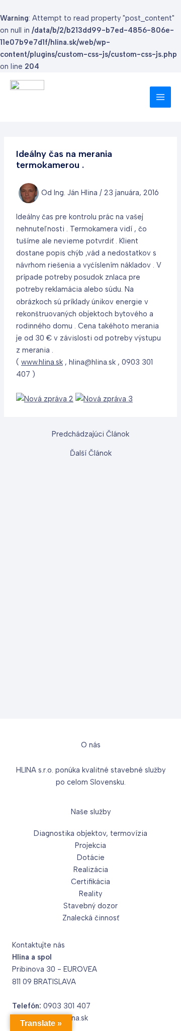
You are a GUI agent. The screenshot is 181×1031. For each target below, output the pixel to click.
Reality (90, 893)
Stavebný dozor (90, 905)
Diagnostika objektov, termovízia (90, 833)
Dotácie (91, 857)
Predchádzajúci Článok (90, 434)
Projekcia (90, 845)
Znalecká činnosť (90, 917)
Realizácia (90, 869)
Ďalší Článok (91, 453)
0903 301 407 (66, 1005)
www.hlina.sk (42, 362)
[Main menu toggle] (160, 97)
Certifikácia (90, 881)
